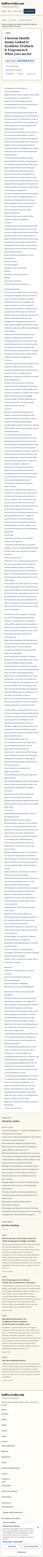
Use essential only (31, 1546)
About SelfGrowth (8, 1446)
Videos (4, 1436)
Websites (5, 1451)
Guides (4, 1425)
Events (4, 1462)
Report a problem (9, 1522)
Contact (5, 1474)
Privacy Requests (8, 1507)
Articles (12, 20)
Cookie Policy (6, 1497)
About (4, 11)
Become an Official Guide (11, 1468)
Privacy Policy (6, 1486)
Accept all (11, 1546)
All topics (5, 1414)
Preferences (21, 1552)
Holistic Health (25, 20)
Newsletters (6, 1457)
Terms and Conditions (10, 1491)
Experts (4, 1419)
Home (4, 20)
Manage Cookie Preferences (13, 1512)
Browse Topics (17, 11)
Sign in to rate (31, 74)
